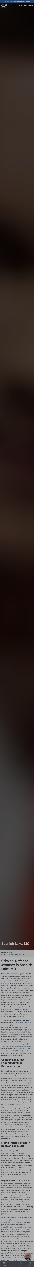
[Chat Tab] (17, 633)
